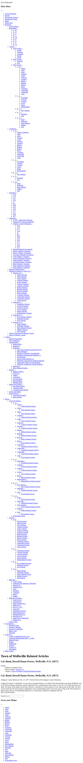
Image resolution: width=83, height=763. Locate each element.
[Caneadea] (24, 445)
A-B (14, 194)
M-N (14, 205)
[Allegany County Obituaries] (32, 224)
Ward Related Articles (28, 499)
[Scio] (20, 492)
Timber (15, 375)
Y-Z (14, 216)
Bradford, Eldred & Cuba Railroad (28, 353)
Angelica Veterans (23, 286)
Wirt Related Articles (27, 514)
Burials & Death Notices (17, 269)
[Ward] (21, 498)
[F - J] (20, 96)
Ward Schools (21, 571)
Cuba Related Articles (28, 457)
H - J (14, 36)
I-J (14, 202)
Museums (12, 580)
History (11, 642)
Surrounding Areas (19, 516)
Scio (18, 63)
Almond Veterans (22, 280)
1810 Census (17, 48)
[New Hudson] (26, 485)
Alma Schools (21, 525)
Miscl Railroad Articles (20, 368)
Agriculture (16, 377)
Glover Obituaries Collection (22, 258)
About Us (8, 634)
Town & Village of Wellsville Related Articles (26, 671)
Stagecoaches (17, 344)
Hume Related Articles (28, 477)
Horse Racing (17, 397)
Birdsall (23, 83)
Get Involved (9, 624)
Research (8, 25)
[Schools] (15, 518)
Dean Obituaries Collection (21, 266)
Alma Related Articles (28, 414)
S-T (14, 211)
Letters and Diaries (15, 392)
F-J (14, 549)
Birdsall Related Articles (29, 435)
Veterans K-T (17, 315)
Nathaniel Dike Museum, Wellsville (24, 583)
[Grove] (22, 472)
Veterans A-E (17, 273)
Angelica (20, 52)
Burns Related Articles (28, 443)
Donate (7, 15)
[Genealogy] (17, 193)
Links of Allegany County (17, 335)
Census (11, 46)
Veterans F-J (17, 302)
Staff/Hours (12, 644)
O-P (14, 207)
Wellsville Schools (23, 572)
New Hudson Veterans (24, 317)
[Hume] (22, 476)
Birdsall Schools (22, 536)
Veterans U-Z (17, 322)
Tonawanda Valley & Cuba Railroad (28, 362)
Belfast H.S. (17, 605)
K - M (15, 37)
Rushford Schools (22, 565)
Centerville (24, 90)
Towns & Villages (14, 401)
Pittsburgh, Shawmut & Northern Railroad (30, 361)
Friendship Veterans (23, 304)
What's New (9, 23)
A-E (14, 519)
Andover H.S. (17, 600)
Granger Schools (22, 554)
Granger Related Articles (29, 470)
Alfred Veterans (22, 275)
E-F (14, 198)
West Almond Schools (24, 574)
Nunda (19, 56)
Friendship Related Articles (29, 463)
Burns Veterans (22, 293)
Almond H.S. (17, 602)
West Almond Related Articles (30, 507)
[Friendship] (24, 461)
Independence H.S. (19, 613)
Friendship (24, 98)
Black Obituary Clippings (21, 264)
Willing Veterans (22, 330)
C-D (14, 196)
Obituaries (12, 218)
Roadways (16, 346)
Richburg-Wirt (17, 587)
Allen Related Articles (28, 410)
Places (7, 399)
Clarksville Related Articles (29, 454)
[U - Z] (21, 118)
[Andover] (23, 423)
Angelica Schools (22, 532)
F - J (18, 96)
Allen (23, 70)
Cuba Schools (21, 547)
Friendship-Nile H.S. (19, 611)
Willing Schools (22, 576)
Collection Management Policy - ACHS (21, 638)
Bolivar (23, 85)
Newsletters (12, 649)
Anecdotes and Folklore (20, 390)
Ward (22, 120)
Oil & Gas (16, 373)
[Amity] (22, 419)
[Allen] (21, 408)
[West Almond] (26, 505)
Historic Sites (13, 622)
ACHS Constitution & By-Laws (19, 636)
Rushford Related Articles (29, 490)
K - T (14, 483)
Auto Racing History (19, 395)
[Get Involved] (14, 624)
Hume (23, 105)
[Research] (11, 25)
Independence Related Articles (30, 481)
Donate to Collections (16, 629)
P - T (18, 112)
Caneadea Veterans (23, 295)
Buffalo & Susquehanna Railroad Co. (29, 355)
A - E (18, 67)
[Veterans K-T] (22, 315)
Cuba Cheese (17, 582)
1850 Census (17, 59)
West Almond (25, 123)
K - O (19, 109)
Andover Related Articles (29, 424)
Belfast (23, 81)
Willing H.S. (17, 620)
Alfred (19, 50)
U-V (14, 213)
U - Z (19, 118)
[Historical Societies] (22, 598)
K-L (14, 204)
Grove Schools (22, 556)
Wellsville (24, 121)
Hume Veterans (22, 311)
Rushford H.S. (17, 616)
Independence (25, 107)
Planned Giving (14, 625)
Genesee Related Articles (29, 466)
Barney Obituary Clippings (21, 251)
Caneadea (20, 54)
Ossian (19, 57)
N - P (14, 39)
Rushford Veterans (23, 319)
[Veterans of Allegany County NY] (31, 271)
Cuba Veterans (21, 300)
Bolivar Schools (22, 538)
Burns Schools (21, 540)
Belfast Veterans (22, 288)
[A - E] (21, 67)
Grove (23, 103)
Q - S (14, 41)
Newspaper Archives (11, 17)
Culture (7, 337)
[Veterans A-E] (22, 273)
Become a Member (15, 627)
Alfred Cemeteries (23, 132)
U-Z (14, 569)
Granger (23, 101)
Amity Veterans (22, 282)
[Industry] (15, 370)
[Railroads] (20, 348)
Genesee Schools (22, 552)
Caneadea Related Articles (29, 446)
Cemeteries (12, 129)
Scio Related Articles (27, 494)
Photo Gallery (9, 651)
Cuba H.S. (16, 609)
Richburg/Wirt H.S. (19, 614)
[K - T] (17, 483)
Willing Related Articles (28, 510)
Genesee (24, 99)
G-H (14, 200)
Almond (23, 74)
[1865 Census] (22, 65)
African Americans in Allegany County (21, 333)
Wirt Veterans (21, 331)
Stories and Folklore (15, 384)
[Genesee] (23, 465)
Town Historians (14, 340)
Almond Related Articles (29, 417)
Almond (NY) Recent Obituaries (23, 222)
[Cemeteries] (17, 129)
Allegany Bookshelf (15, 339)
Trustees (11, 645)
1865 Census (17, 65)
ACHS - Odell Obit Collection (22, 220)
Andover (20, 61)
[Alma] (21, 412)
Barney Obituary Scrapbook (22, 253)
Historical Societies (15, 598)
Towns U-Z (19, 669)
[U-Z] (16, 569)
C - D (15, 32)
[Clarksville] (25, 452)
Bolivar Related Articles (28, 439)
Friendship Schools (23, 550)
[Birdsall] (23, 434)
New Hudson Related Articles (30, 487)
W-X (14, 214)
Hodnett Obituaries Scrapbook (22, 249)
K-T (14, 561)
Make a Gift (13, 631)
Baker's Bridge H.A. (19, 603)
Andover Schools (22, 530)
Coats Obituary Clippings (21, 256)
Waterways (16, 366)
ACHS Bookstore (10, 14)
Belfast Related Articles (28, 432)
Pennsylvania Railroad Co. (25, 359)
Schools (11, 518)
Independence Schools (24, 560)
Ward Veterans (21, 324)
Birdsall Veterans (22, 289)
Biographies (13, 28)
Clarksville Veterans (23, 298)
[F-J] (16, 549)
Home (7, 21)
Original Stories (18, 388)
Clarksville (24, 92)
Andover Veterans (23, 284)
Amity (23, 76)
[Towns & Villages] (21, 401)
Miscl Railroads (22, 351)
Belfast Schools (22, 534)
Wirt (22, 127)
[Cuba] (21, 456)
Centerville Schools (23, 543)
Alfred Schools (22, 521)
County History (14, 26)
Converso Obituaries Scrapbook (23, 255)
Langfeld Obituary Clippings (22, 262)
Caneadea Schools (23, 541)
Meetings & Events (11, 19)
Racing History (14, 393)
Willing (23, 125)
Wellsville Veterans (23, 326)
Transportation (13, 342)
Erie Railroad (21, 357)
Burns (23, 87)
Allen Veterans (21, 277)
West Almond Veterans (24, 328)
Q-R (14, 209)
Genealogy (12, 193)
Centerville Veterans (23, 297)
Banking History (18, 372)
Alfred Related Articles (28, 406)
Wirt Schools (21, 578)
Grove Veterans (22, 309)
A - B (14, 30)
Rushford (24, 114)
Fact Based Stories (19, 386)
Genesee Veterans (22, 306)
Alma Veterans (21, 278)
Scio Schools (21, 567)
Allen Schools (21, 523)
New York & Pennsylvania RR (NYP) (29, 350)
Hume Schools (21, 558)
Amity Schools (22, 529)
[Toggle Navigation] (1, 704)
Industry (11, 370)
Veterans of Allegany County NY (19, 271)
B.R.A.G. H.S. (18, 607)
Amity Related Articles (28, 421)
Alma (23, 72)
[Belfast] (22, 430)
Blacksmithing (17, 381)
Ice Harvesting (17, 379)
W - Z (15, 45)
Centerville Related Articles (30, 450)
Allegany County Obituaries (22, 224)
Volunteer (12, 633)
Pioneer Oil (16, 585)
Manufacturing (17, 382)
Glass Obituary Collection (21, 267)
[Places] (10, 399)
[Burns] (21, 441)
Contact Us (12, 647)
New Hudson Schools (24, 563)
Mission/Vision (14, 640)
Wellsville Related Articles (29, 503)
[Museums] (16, 580)
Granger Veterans (22, 308)
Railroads (16, 348)
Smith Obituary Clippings (21, 260)
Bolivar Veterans (22, 291)
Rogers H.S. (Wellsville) (21, 618)
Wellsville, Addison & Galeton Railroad (29, 364)
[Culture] (10, 337)
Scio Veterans (21, 320)
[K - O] (21, 109)
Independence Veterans (24, 313)
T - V (14, 43)
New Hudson (25, 110)
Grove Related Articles (28, 474)
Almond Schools (22, 527)
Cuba (22, 94)
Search (3, 696)
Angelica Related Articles (29, 428)
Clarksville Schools (23, 545)
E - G (14, 34)
